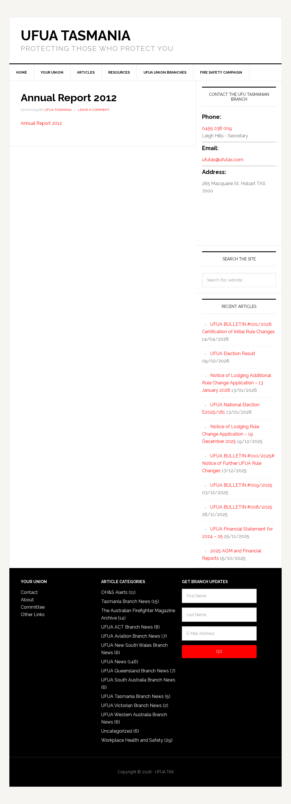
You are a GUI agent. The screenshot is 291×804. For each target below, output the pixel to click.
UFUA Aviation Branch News (130, 636)
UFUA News (113, 661)
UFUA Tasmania (75, 35)
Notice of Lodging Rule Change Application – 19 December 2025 (230, 434)
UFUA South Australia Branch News (138, 680)
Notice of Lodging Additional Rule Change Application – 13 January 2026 (236, 383)
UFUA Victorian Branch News (131, 705)
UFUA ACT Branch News (127, 627)
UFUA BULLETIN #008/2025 (241, 507)
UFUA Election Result (232, 353)
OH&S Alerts (114, 592)
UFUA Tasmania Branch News (132, 696)
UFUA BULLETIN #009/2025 (241, 485)
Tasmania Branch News (125, 601)
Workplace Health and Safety (132, 740)
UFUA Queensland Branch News (135, 671)
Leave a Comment (93, 110)
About (27, 599)
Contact (29, 592)
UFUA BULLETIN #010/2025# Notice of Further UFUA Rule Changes (238, 463)
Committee (33, 607)
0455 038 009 (217, 128)
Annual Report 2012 (41, 123)
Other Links (33, 614)
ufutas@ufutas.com (222, 159)
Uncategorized (116, 731)
